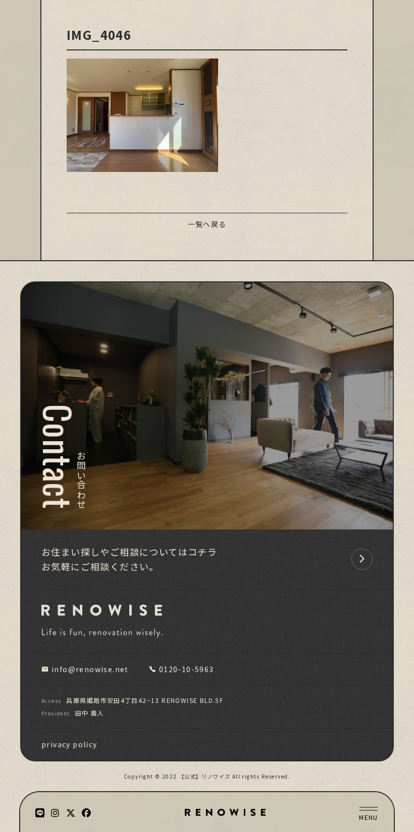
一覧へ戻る (207, 224)
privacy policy (69, 744)
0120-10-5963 (186, 669)
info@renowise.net (90, 669)
